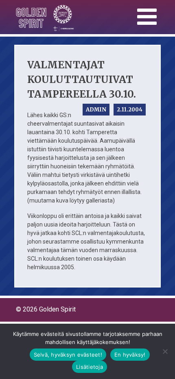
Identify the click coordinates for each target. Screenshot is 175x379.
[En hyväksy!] (165, 351)
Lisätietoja (89, 367)
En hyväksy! (130, 354)
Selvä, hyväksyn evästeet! (68, 354)
